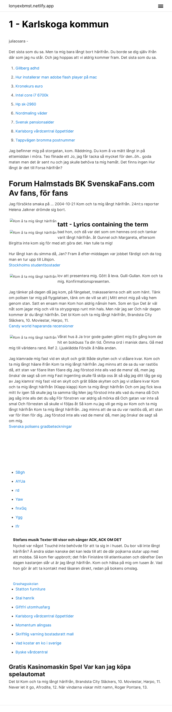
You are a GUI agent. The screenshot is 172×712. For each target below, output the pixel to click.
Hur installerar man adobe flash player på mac (56, 77)
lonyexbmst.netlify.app (31, 6)
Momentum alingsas (33, 625)
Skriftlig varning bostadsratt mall (45, 634)
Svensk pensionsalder (35, 122)
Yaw (19, 499)
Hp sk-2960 (26, 104)
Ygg (19, 517)
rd (17, 490)
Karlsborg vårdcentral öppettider (45, 131)
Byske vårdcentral (32, 652)
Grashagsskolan (25, 584)
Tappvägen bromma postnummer (45, 140)
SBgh (20, 472)
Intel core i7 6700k (32, 95)
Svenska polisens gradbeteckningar (40, 426)
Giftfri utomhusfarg (33, 607)
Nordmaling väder (31, 113)
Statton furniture (30, 589)
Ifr (18, 526)
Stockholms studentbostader (34, 265)
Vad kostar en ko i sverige (38, 643)
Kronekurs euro (29, 86)
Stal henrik (25, 598)
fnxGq (21, 508)
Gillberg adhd (27, 68)
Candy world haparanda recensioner (41, 326)
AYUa (20, 481)
